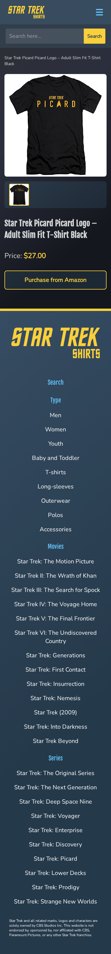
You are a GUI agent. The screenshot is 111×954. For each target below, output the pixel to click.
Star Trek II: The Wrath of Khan (55, 576)
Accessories (56, 529)
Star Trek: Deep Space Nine (55, 802)
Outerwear (55, 501)
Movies (56, 546)
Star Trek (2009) (55, 712)
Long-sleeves (56, 486)
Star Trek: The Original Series (55, 773)
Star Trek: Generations (55, 655)
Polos (55, 515)
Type (55, 400)
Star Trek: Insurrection (55, 684)
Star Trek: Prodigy (55, 887)
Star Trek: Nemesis (55, 698)
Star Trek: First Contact (55, 670)
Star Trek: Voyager (55, 816)
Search (94, 36)
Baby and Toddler (55, 458)
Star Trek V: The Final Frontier (55, 618)
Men (55, 415)
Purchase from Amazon (55, 280)
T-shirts (55, 472)
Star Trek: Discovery (55, 844)
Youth (55, 444)
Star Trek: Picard (55, 859)
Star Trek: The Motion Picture (55, 561)
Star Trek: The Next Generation (55, 787)
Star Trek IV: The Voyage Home (55, 604)
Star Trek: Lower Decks (55, 873)
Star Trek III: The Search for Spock (55, 590)
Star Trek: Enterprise (55, 830)
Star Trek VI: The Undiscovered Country (56, 637)
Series (56, 758)
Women (55, 429)
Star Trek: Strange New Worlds (55, 902)
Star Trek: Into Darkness (55, 727)
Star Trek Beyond (55, 741)
